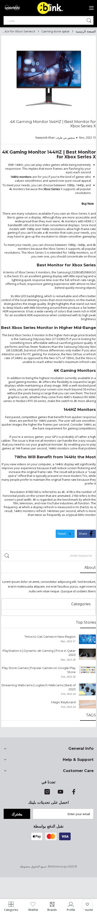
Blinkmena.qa (57, 866)
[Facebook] (73, 793)
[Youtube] (60, 793)
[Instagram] (47, 793)
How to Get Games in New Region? (50, 636)
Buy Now (88, 203)
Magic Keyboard (63, 702)
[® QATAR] (52, 14)
